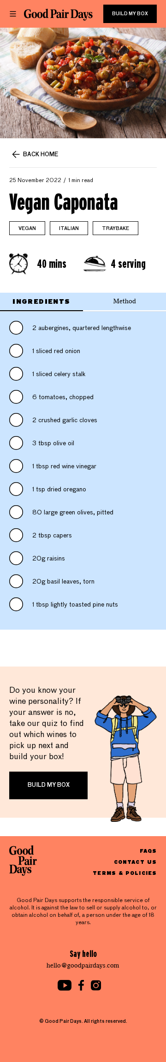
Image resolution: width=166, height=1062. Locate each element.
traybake (115, 228)
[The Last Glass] (58, 15)
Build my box (130, 14)
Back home (40, 155)
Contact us (135, 862)
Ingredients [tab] (41, 301)
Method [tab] (124, 301)
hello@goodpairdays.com (83, 965)
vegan (27, 228)
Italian (69, 228)
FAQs (148, 851)
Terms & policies (125, 873)
